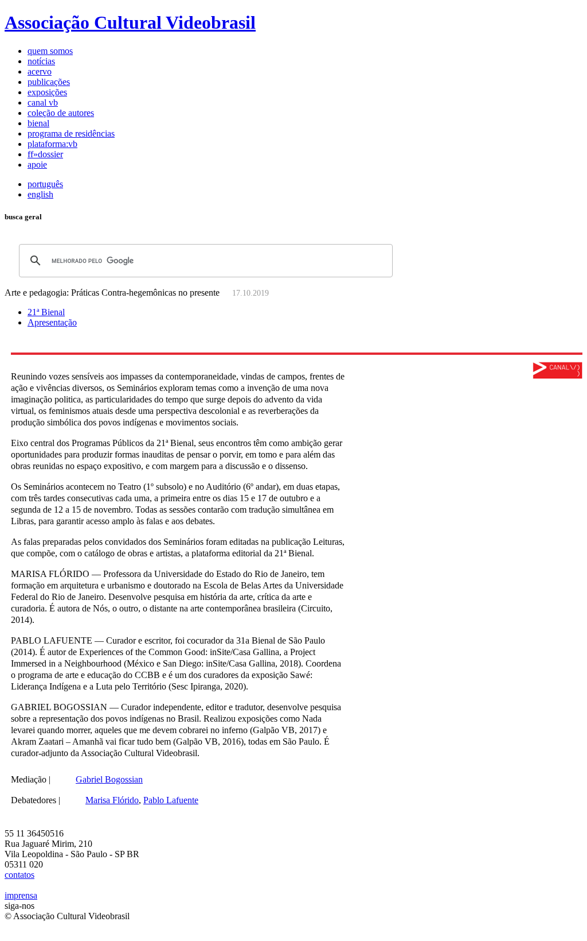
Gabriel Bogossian (109, 779)
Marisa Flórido (112, 800)
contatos (19, 875)
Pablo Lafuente (170, 800)
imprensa (21, 895)
